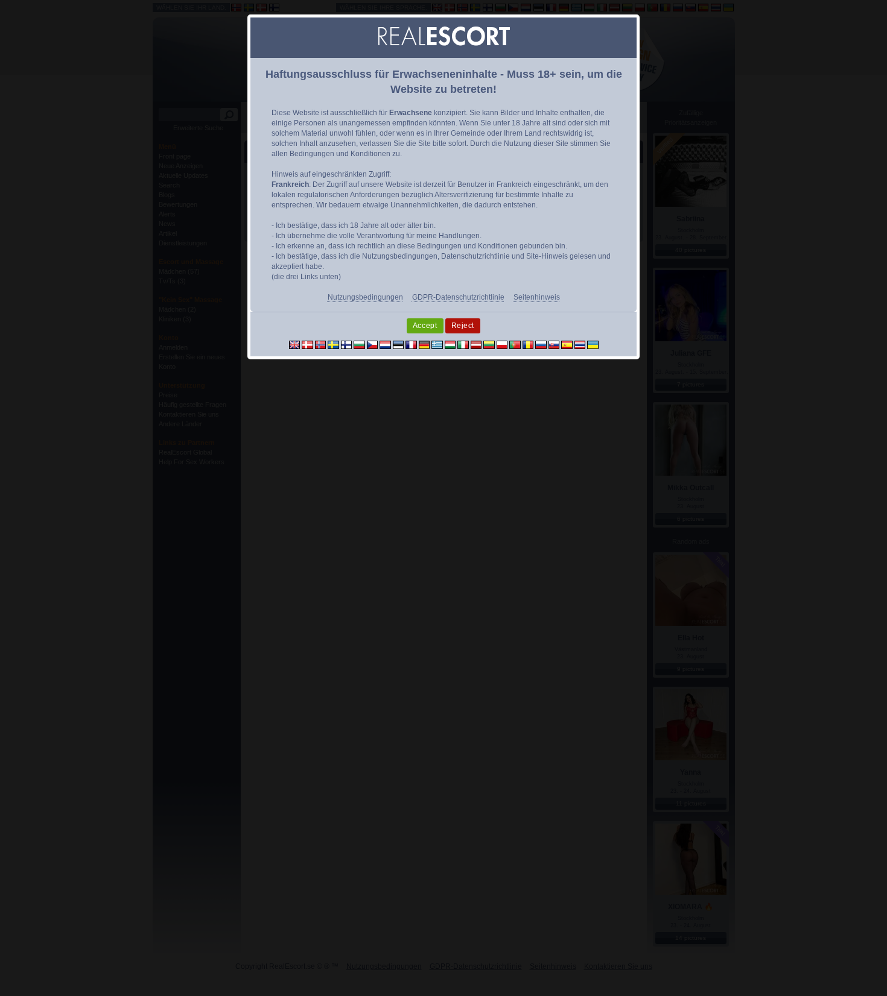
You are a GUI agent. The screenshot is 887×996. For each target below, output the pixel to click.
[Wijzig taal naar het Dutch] (385, 344)
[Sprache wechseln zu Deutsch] (424, 344)
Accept (425, 325)
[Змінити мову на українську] (593, 344)
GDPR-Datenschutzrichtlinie (458, 297)
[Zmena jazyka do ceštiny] (372, 344)
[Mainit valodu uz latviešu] (476, 344)
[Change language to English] (294, 344)
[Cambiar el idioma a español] (567, 344)
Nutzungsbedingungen (365, 297)
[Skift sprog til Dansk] (307, 344)
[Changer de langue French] (411, 344)
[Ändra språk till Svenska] (333, 344)
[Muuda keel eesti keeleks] (398, 344)
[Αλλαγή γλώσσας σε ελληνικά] (437, 344)
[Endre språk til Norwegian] (320, 344)
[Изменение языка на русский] (541, 344)
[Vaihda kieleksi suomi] (346, 344)
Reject (463, 325)
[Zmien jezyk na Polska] (502, 344)
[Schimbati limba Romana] (528, 344)
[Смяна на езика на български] (359, 344)
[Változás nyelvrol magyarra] (450, 344)
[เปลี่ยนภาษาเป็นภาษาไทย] (580, 344)
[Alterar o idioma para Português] (515, 344)
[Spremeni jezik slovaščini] (554, 344)
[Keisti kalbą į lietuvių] (489, 344)
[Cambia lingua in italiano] (463, 344)
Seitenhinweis (536, 297)
